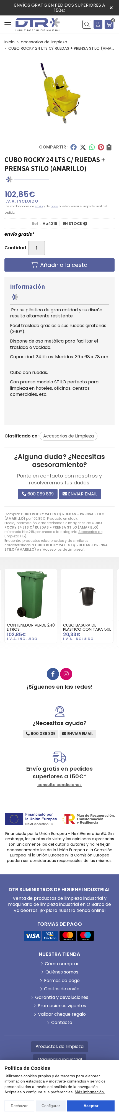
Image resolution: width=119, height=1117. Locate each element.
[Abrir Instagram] (66, 674)
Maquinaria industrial (59, 1059)
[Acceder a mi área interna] (98, 24)
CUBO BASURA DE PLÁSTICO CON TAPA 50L (31, 627)
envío (39, 206)
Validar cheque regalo (62, 1014)
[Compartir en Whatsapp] (92, 147)
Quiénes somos (61, 972)
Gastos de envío (61, 989)
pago (54, 206)
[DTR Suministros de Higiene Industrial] (37, 24)
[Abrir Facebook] (52, 674)
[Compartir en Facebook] (73, 147)
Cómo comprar (62, 964)
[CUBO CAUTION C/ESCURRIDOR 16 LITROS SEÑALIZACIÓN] (87, 595)
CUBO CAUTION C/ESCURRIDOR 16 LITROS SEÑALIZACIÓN (86, 629)
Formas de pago (62, 981)
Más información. (90, 1092)
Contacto (61, 1023)
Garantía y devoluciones (61, 997)
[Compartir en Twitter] (83, 147)
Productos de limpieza (59, 1046)
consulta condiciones (59, 784)
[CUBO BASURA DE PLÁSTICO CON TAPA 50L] (31, 595)
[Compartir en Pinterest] (101, 147)
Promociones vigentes (62, 1006)
